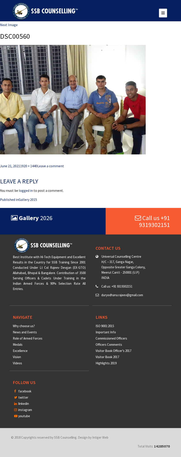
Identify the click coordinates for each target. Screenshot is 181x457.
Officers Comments (109, 344)
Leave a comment (50, 166)
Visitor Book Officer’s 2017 (113, 351)
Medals (18, 344)
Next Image (9, 25)
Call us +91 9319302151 (154, 221)
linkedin (23, 403)
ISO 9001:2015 (105, 326)
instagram (25, 410)
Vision (17, 357)
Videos (17, 363)
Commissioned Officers (111, 338)
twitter (23, 397)
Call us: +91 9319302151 (116, 286)
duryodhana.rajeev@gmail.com (122, 295)
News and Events (25, 332)
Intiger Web (100, 437)
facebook (24, 391)
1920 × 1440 (28, 166)
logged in (26, 190)
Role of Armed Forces (27, 338)
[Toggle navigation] (163, 13)
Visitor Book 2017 (107, 357)
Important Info (106, 332)
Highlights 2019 (106, 363)
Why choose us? (24, 326)
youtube (24, 416)
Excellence (20, 351)
